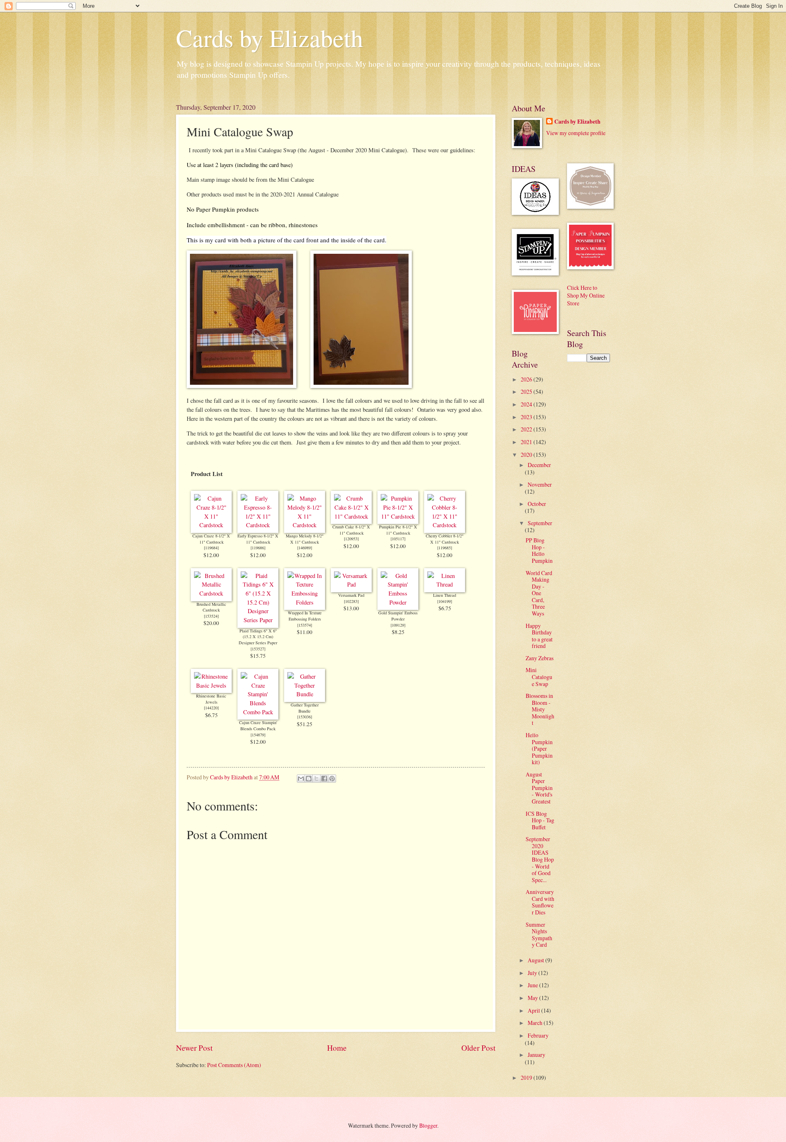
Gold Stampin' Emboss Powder (398, 616)
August (536, 960)
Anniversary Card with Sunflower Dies (540, 902)
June (533, 985)
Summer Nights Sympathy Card (539, 935)
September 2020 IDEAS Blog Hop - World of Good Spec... (540, 859)
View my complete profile (575, 133)
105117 (398, 539)
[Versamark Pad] (351, 584)
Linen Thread (444, 595)
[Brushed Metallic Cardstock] (211, 593)
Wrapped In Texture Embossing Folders (305, 616)
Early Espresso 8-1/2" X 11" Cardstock (257, 539)
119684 (211, 548)
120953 (351, 539)
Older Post (478, 1048)
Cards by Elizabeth (269, 37)
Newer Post (194, 1048)
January (536, 1054)
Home (337, 1048)
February (538, 1035)
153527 (258, 649)
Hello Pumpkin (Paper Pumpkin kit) (539, 748)
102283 (351, 601)
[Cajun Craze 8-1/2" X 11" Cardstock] (211, 525)
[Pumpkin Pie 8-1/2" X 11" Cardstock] (397, 516)
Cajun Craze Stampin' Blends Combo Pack (258, 725)
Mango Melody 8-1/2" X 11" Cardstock (304, 539)
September (540, 523)
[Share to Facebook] (324, 778)
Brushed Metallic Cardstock (211, 607)
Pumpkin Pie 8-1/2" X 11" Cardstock (398, 530)
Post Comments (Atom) (234, 1065)
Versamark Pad (351, 595)
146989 (304, 548)
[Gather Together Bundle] (304, 694)
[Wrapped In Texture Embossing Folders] (304, 602)
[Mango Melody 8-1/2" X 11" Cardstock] (304, 525)
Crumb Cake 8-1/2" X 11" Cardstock (351, 530)
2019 (527, 1077)
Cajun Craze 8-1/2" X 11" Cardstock (211, 539)
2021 (527, 442)
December (539, 465)
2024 (527, 404)
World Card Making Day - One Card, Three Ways (539, 593)
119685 (444, 548)
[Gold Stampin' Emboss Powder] (397, 602)
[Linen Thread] (444, 584)
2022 (527, 429)
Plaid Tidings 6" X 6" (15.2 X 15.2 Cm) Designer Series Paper (258, 636)
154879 (258, 735)
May (533, 998)
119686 (258, 548)
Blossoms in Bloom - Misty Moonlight (540, 709)
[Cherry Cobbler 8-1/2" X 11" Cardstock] (444, 525)
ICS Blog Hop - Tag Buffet (540, 820)
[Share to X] (316, 778)
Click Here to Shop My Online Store (586, 295)
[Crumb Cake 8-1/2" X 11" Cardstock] (351, 516)
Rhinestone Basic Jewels (211, 699)
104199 (444, 601)
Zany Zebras (539, 658)
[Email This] (301, 778)
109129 (398, 625)
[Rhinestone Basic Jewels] (211, 685)
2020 (527, 454)
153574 (304, 625)
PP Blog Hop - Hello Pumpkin (539, 550)
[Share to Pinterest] (332, 778)
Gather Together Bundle (304, 708)
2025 (527, 391)
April (534, 1010)
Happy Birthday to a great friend (539, 636)
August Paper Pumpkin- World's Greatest (539, 787)
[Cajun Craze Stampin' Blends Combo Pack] (257, 712)
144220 (211, 708)
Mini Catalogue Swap (539, 676)
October (537, 504)
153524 (211, 616)
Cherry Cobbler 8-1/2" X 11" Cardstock (444, 539)
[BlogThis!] (309, 778)
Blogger (428, 1125)
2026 (527, 379)
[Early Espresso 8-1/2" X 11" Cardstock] (257, 525)
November (540, 484)
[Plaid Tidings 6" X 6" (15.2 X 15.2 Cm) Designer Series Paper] (257, 620)
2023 (527, 417)
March (536, 1023)
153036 (304, 717)
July (533, 973)
